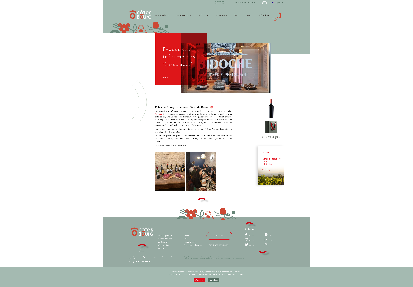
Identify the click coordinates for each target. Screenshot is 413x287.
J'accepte (199, 280)
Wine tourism (163, 245)
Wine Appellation (162, 15)
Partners (161, 248)
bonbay (225, 257)
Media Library (189, 242)
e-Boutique (264, 15)
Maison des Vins (183, 15)
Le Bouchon (203, 15)
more (266, 169)
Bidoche (158, 114)
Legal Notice (210, 257)
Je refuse (214, 280)
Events (236, 15)
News (249, 15)
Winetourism (221, 15)
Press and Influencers (193, 245)
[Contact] (264, 3)
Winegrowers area (245, 3)
